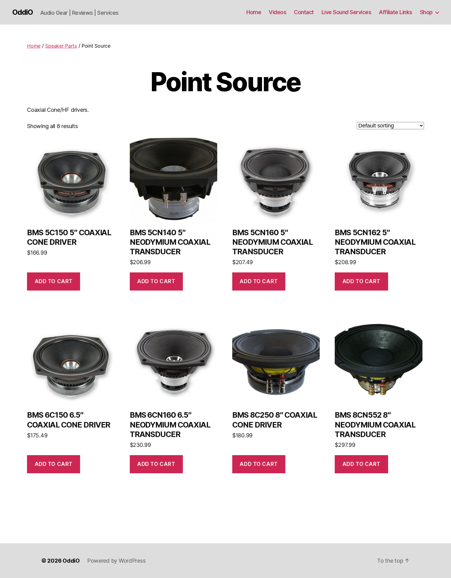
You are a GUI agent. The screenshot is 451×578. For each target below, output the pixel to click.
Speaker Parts (61, 46)
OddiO (22, 12)
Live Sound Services (347, 12)
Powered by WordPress (116, 560)
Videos (277, 12)
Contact (304, 12)
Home (253, 12)
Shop (426, 12)
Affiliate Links (395, 12)
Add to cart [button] (54, 281)
